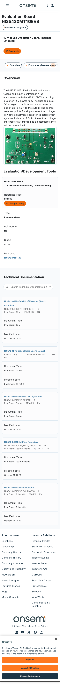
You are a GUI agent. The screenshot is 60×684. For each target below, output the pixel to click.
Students (37, 591)
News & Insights (10, 580)
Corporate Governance (44, 552)
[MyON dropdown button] (53, 5)
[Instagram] (41, 632)
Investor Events (40, 557)
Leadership (8, 546)
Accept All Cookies (30, 668)
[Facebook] (36, 632)
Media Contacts (10, 597)
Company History (11, 557)
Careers (37, 574)
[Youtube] (23, 632)
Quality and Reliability (14, 568)
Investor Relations (43, 535)
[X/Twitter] (29, 632)
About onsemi (10, 535)
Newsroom (8, 574)
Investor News (39, 563)
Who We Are (38, 597)
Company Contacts (12, 563)
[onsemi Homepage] (27, 5)
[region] (30, 659)
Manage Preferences (30, 676)
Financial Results (41, 541)
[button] (5, 287)
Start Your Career (41, 580)
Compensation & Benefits (41, 604)
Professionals (39, 585)
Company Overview (12, 552)
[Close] (56, 639)
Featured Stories (11, 585)
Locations (7, 541)
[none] (53, 65)
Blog (4, 591)
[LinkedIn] (17, 632)
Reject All (30, 659)
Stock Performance (42, 546)
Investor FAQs (39, 568)
